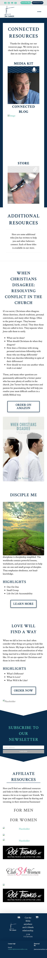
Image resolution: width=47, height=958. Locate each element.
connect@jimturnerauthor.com (17, 949)
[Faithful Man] (23, 841)
